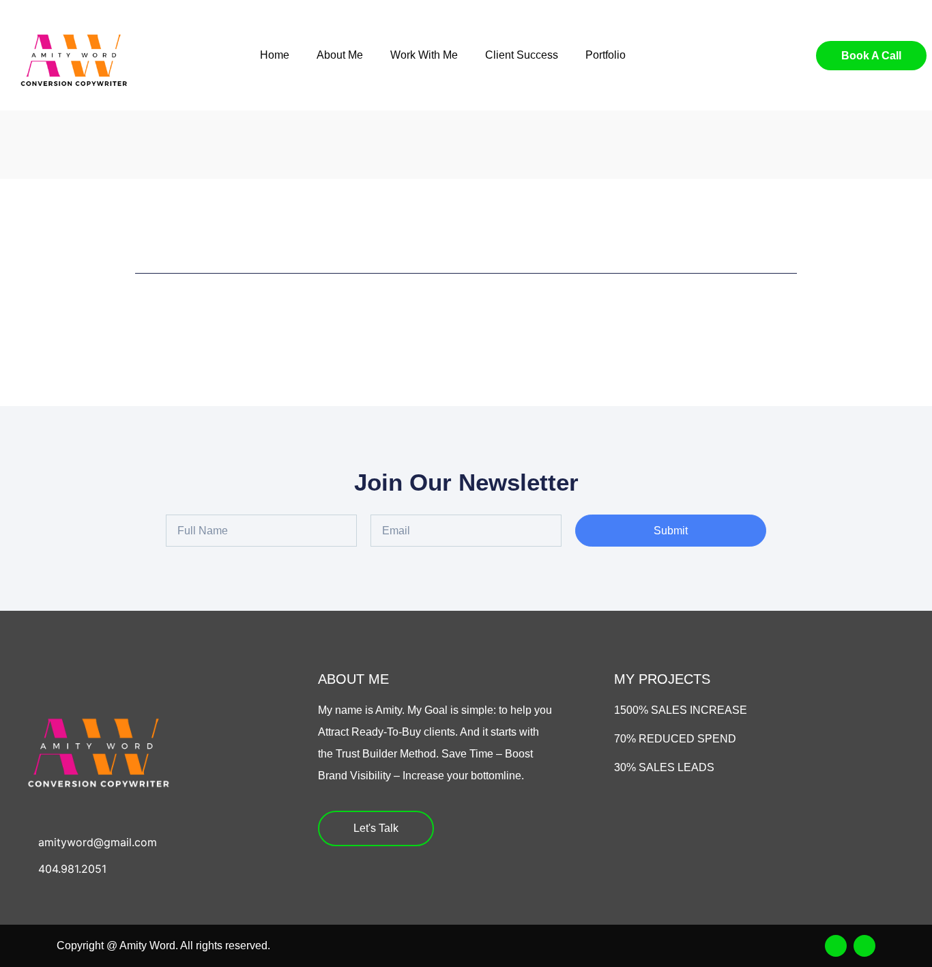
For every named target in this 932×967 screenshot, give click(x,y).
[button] (770, 55)
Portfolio (605, 55)
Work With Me (424, 55)
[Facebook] (836, 946)
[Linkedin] (864, 946)
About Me (340, 55)
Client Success (521, 55)
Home (274, 55)
